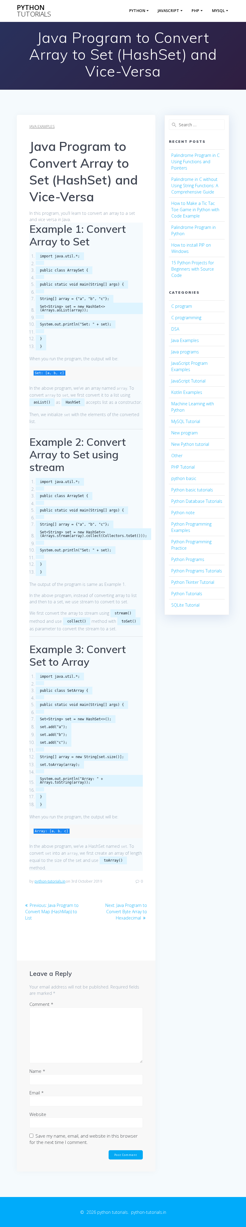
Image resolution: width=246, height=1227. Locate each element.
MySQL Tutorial (185, 421)
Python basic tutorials (192, 490)
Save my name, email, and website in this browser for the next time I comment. (83, 1139)
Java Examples (42, 126)
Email (36, 1093)
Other (176, 455)
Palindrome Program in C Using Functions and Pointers (195, 161)
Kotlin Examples (186, 392)
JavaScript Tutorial (188, 381)
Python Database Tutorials (196, 501)
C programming (186, 317)
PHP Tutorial (183, 467)
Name (37, 1071)
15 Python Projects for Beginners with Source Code (192, 269)
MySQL (218, 10)
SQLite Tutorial (185, 605)
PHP (195, 10)
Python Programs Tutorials (196, 571)
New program (184, 433)
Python (137, 10)
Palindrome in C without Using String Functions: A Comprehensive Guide (194, 185)
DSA (175, 329)
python (34, 11)
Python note (183, 512)
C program (181, 306)
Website (37, 1114)
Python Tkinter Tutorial (192, 582)
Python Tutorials (186, 593)
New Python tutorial (190, 444)
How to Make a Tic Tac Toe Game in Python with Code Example (195, 209)
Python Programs (187, 559)
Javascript (168, 10)
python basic (183, 478)
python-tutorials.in (49, 881)
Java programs (185, 352)
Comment (41, 1004)
